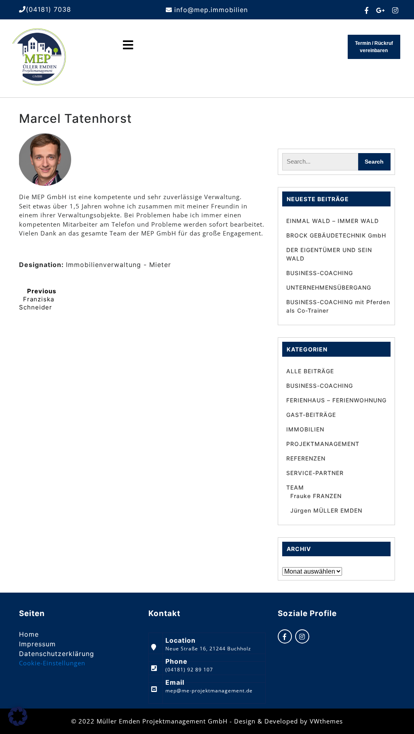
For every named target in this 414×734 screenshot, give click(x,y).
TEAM (295, 487)
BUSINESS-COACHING (319, 272)
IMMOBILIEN (305, 429)
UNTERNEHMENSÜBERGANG (328, 287)
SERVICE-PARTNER (315, 472)
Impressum (37, 644)
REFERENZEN (305, 458)
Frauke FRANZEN (316, 495)
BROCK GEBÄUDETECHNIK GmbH (336, 235)
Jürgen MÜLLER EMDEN (326, 510)
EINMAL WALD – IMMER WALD (332, 220)
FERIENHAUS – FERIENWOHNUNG (336, 400)
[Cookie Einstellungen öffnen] (17, 723)
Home (29, 634)
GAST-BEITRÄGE (311, 414)
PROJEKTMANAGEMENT (322, 443)
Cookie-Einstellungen (52, 663)
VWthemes (326, 721)
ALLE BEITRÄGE (310, 371)
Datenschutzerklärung (56, 654)
